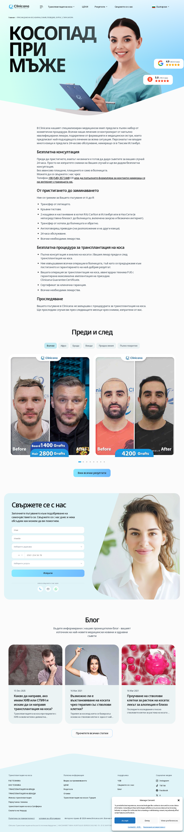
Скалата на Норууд (17, 810)
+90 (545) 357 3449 (59, 178)
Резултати (68, 789)
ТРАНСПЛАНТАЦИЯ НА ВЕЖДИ (22, 793)
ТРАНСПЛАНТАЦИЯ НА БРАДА (21, 789)
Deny (147, 820)
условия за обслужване (49, 818)
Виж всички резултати (92, 473)
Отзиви (67, 793)
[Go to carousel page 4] (90, 461)
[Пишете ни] (48, 589)
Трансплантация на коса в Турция (80, 797)
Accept (125, 820)
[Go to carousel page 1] (79, 461)
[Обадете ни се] (40, 589)
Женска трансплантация (20, 797)
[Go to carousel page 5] (93, 461)
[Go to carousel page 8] (104, 461)
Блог (120, 789)
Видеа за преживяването (75, 780)
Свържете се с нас (124, 6)
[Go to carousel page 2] (83, 461)
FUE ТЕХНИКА (14, 780)
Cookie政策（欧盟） (135, 827)
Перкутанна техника (18, 802)
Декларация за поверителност (154, 827)
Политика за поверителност (21, 818)
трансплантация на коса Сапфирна (25, 806)
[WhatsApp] (56, 589)
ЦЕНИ (85, 6)
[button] (178, 800)
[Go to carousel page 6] (97, 461)
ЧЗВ (119, 780)
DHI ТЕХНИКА (14, 785)
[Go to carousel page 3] (86, 461)
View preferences (169, 820)
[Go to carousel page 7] (100, 461)
